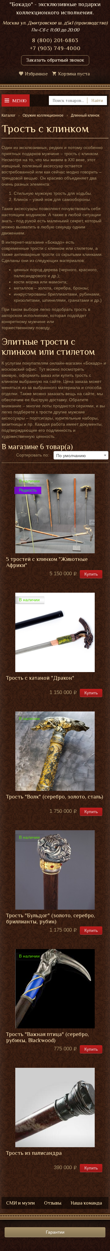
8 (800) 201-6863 (55, 40)
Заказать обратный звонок (55, 60)
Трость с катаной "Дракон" (40, 678)
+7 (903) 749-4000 (55, 48)
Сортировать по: (32, 455)
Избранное (36, 74)
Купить (91, 574)
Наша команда (86, 1203)
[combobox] (80, 455)
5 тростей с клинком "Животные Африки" (47, 562)
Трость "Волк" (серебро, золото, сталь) (54, 797)
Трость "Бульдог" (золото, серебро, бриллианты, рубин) (50, 919)
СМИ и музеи (20, 1203)
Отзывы (52, 1203)
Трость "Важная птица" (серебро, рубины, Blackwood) (47, 1037)
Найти (97, 100)
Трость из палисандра (34, 1153)
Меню (19, 100)
